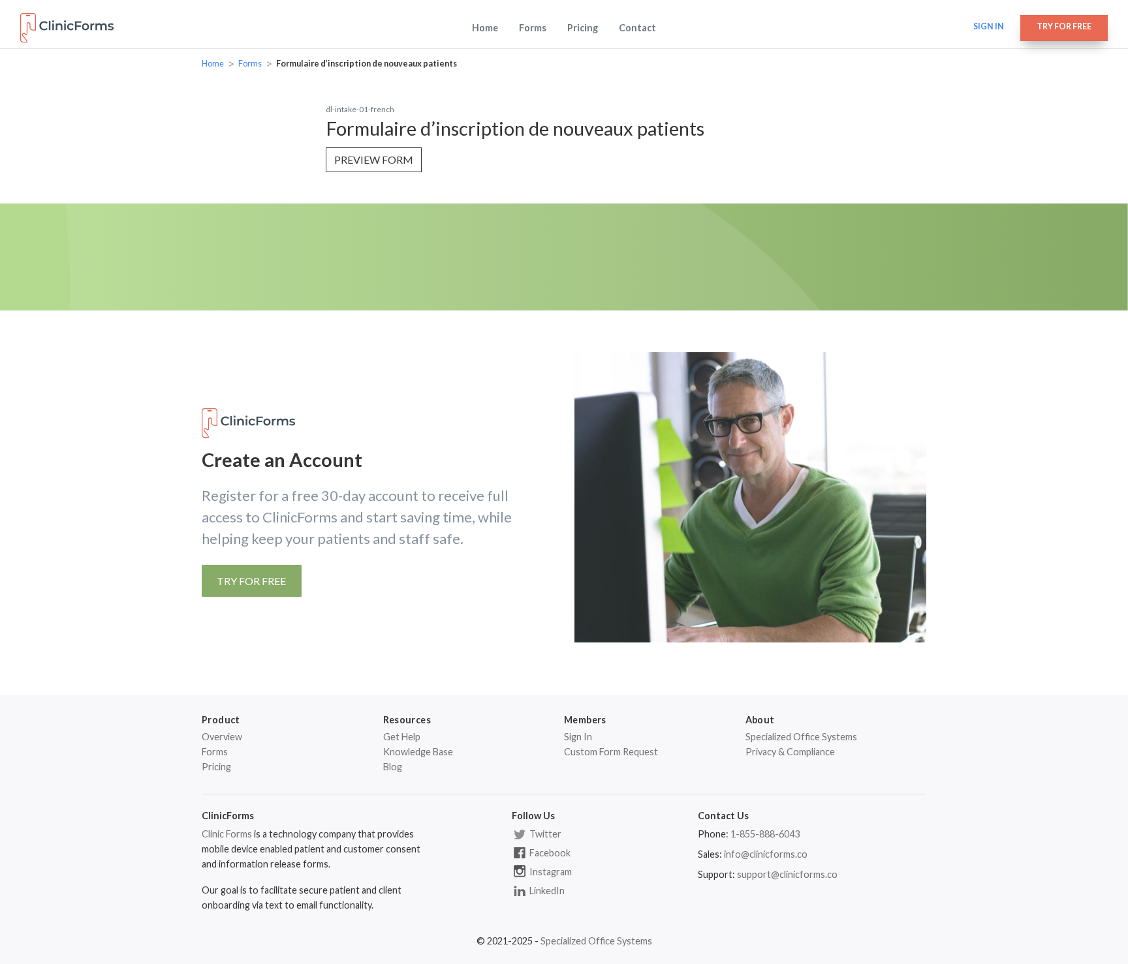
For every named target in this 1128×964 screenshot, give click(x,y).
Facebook (549, 852)
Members (585, 719)
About (760, 719)
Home (485, 27)
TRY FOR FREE (251, 581)
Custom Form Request (611, 751)
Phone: (713, 833)
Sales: (710, 854)
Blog (392, 766)
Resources (407, 719)
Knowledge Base (418, 751)
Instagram (549, 871)
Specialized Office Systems (801, 736)
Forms (532, 27)
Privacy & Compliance (790, 751)
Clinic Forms (227, 833)
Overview (222, 736)
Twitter (544, 833)
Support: (716, 874)
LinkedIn (546, 890)
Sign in (988, 26)
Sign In (578, 736)
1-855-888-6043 (765, 833)
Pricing (582, 27)
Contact (637, 27)
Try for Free (1064, 26)
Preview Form (373, 159)
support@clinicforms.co (787, 874)
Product (221, 719)
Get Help (401, 736)
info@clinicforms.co (765, 854)
